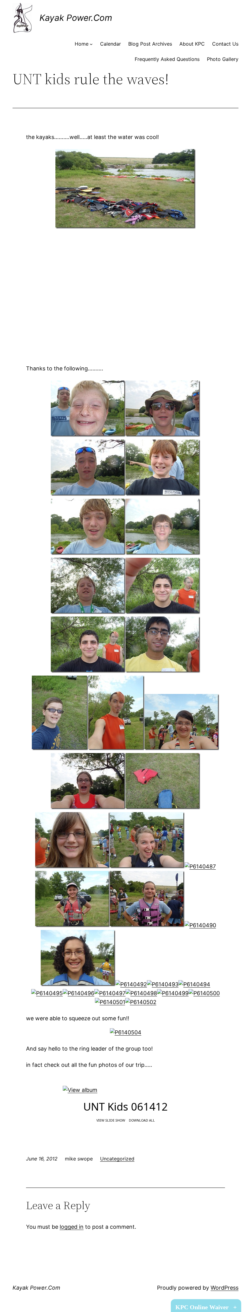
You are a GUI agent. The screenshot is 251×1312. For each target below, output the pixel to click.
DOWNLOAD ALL (142, 1120)
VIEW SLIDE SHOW (110, 1120)
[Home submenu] (91, 44)
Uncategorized (117, 1159)
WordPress (224, 1287)
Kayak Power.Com (75, 18)
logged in (72, 1227)
